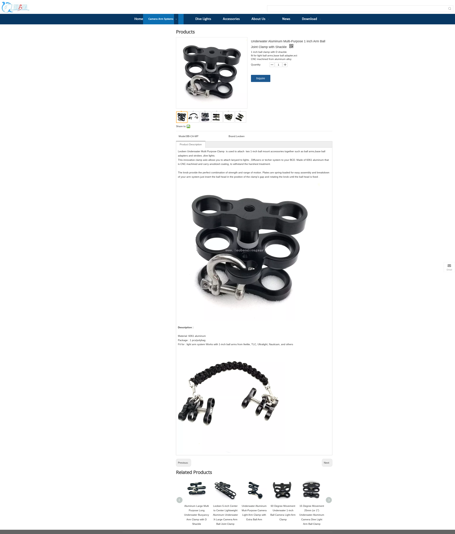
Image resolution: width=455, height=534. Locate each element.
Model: (182, 136)
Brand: (232, 136)
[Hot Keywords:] (450, 9)
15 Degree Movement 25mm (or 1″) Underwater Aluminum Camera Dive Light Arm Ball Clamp (311, 514)
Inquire (260, 78)
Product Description (191, 144)
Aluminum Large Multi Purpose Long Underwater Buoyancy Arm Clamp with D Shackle (196, 514)
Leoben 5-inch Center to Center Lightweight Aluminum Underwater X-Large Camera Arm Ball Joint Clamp (225, 514)
